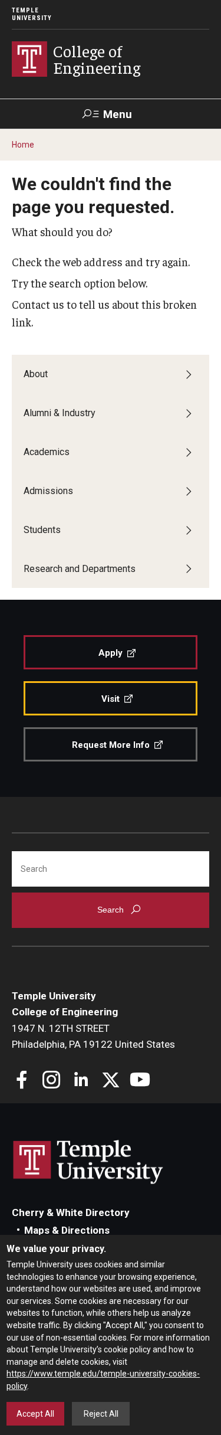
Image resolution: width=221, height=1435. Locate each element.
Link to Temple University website (88, 1162)
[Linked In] (81, 1081)
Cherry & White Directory (71, 1212)
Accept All (35, 1413)
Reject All (101, 1413)
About (36, 374)
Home (23, 144)
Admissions (48, 490)
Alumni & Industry (59, 413)
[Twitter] (110, 1081)
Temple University (32, 14)
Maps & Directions (67, 1230)
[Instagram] (51, 1081)
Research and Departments (80, 568)
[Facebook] (22, 1081)
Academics (47, 451)
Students (42, 529)
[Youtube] (140, 1081)
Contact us (38, 304)
